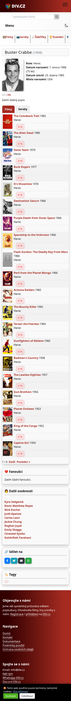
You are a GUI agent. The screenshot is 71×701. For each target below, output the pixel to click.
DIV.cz (46, 614)
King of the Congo (25, 426)
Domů (6, 633)
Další (12, 462)
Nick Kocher (12, 510)
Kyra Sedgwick (14, 502)
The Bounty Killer (25, 307)
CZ (3, 94)
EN (9, 94)
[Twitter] (14, 561)
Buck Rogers (22, 167)
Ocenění (58, 37)
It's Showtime (23, 184)
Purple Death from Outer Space (34, 218)
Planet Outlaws (24, 409)
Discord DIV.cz (12, 682)
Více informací (20, 691)
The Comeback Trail (26, 116)
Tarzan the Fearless (26, 324)
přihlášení (32, 614)
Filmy (9, 37)
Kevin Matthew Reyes (18, 506)
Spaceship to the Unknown (31, 235)
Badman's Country (26, 358)
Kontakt (8, 637)
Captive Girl (21, 443)
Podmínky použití (13, 645)
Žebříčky (40, 37)
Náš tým (8, 674)
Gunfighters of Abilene (29, 341)
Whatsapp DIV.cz (13, 678)
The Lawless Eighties (27, 375)
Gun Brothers (23, 392)
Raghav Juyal (13, 526)
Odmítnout (27, 696)
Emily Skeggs (13, 530)
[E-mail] (21, 561)
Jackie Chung (13, 522)
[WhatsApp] (28, 561)
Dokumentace (11, 641)
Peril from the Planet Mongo (32, 273)
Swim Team (21, 150)
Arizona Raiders (24, 290)
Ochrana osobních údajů (18, 649)
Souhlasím (10, 696)
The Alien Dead (23, 133)
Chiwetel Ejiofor (14, 533)
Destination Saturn (26, 201)
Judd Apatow (12, 514)
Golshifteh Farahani (17, 537)
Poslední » (23, 462)
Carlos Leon (12, 518)
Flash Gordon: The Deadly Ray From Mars (41, 252)
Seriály (24, 37)
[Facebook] (7, 561)
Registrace (16, 614)
